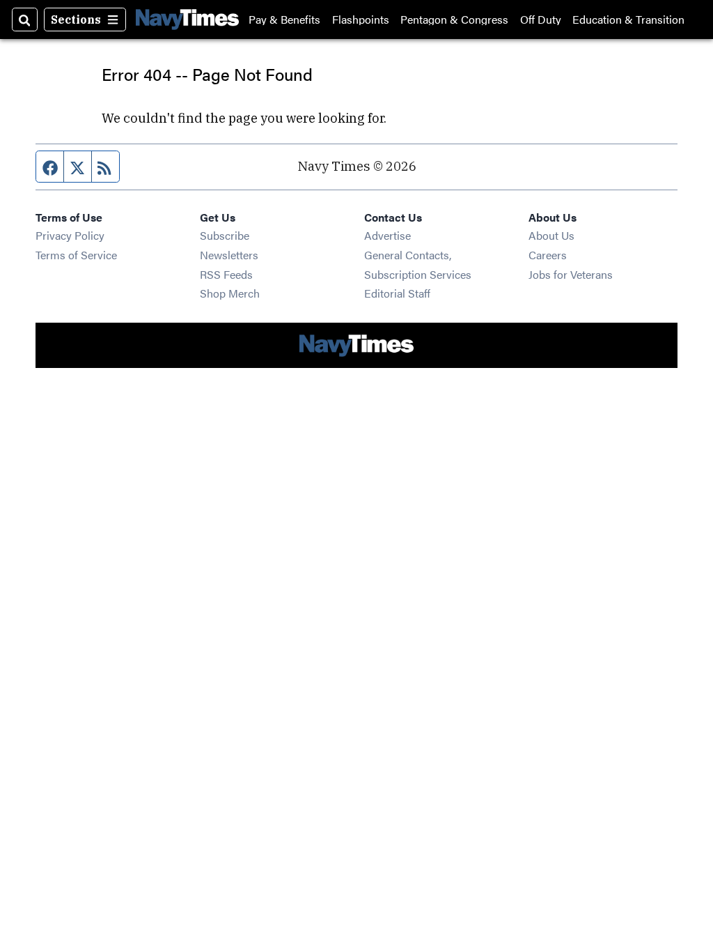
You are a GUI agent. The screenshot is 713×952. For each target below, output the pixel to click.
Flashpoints (360, 19)
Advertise (387, 235)
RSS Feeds (226, 274)
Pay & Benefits (284, 19)
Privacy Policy (70, 235)
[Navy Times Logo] (187, 19)
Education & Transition (628, 19)
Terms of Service (76, 255)
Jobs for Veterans (570, 274)
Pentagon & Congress (454, 19)
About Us (551, 235)
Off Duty (540, 19)
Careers (547, 255)
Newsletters (229, 255)
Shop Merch (230, 293)
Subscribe (224, 235)
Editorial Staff (397, 293)
